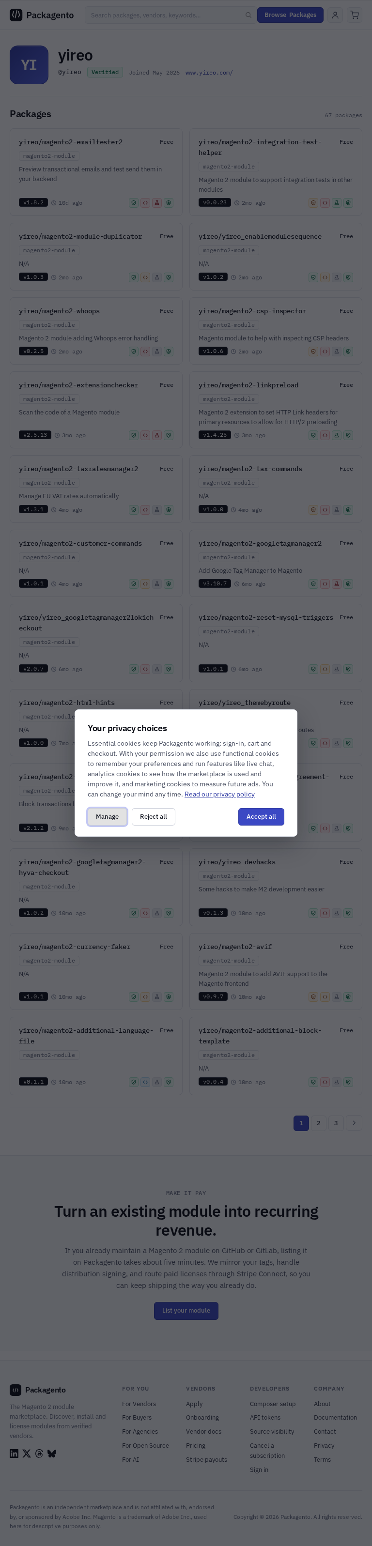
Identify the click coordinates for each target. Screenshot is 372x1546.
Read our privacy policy (220, 794)
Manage (107, 816)
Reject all (153, 816)
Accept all (261, 816)
